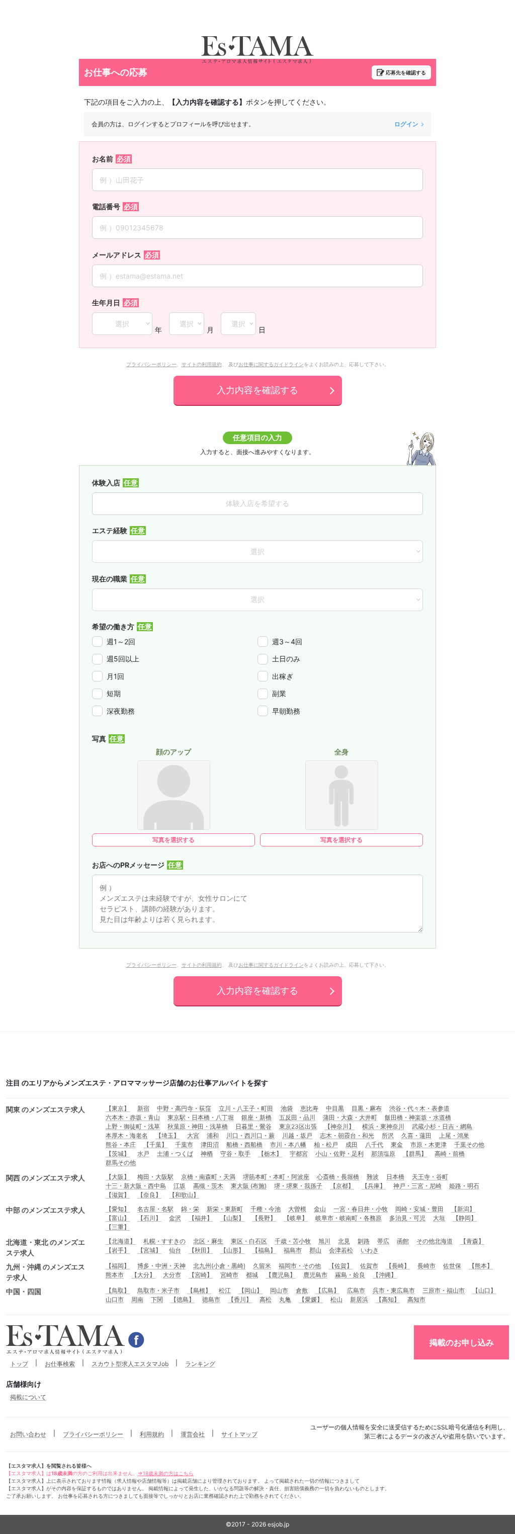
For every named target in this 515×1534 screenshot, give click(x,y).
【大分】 (143, 1275)
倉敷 (302, 1290)
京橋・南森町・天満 (208, 1176)
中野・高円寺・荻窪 (184, 1108)
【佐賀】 (340, 1265)
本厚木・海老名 (127, 1135)
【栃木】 (270, 1153)
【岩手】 (118, 1250)
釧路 (364, 1241)
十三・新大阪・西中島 (136, 1185)
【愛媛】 (311, 1299)
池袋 (287, 1108)
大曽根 (297, 1209)
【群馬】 (415, 1153)
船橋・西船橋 (244, 1144)
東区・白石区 (249, 1241)
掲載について (28, 1397)
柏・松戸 (326, 1144)
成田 (352, 1144)
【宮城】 (149, 1250)
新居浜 (359, 1299)
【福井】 (201, 1218)
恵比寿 (309, 1108)
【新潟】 (463, 1209)
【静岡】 (465, 1218)
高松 (266, 1299)
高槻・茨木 (208, 1185)
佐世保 (452, 1265)
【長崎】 (398, 1265)
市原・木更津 (428, 1144)
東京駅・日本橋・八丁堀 (200, 1117)
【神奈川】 (339, 1126)
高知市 (416, 1299)
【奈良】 (149, 1195)
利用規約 (152, 1434)
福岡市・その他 (300, 1265)
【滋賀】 (118, 1195)
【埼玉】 (167, 1135)
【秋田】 (201, 1250)
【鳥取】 (118, 1290)
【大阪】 (118, 1176)
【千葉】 (155, 1144)
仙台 (175, 1250)
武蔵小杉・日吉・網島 (442, 1126)
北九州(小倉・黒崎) (219, 1265)
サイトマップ (239, 1434)
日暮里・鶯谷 (253, 1126)
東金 (397, 1144)
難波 (373, 1176)
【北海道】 (121, 1241)
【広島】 (327, 1290)
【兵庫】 (374, 1185)
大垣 (439, 1218)
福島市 (293, 1250)
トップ (19, 1364)
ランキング (200, 1364)
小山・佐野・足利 (339, 1153)
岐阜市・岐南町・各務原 (348, 1218)
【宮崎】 (201, 1275)
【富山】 (118, 1218)
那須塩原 (383, 1153)
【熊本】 (481, 1265)
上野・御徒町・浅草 (133, 1126)
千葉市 (184, 1144)
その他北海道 (434, 1241)
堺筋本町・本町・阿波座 (276, 1176)
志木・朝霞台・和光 (347, 1135)
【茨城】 (118, 1153)
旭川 (324, 1241)
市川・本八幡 (288, 1144)
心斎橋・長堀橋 (338, 1176)
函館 (403, 1241)
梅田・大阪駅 (155, 1176)
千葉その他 (469, 1144)
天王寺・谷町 (430, 1176)
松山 (336, 1299)
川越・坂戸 (297, 1135)
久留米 (262, 1265)
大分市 (172, 1275)
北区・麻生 (208, 1241)
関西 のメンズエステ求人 (45, 1177)
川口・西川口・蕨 (250, 1135)
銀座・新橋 (256, 1117)
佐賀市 (369, 1265)
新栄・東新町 (225, 1209)
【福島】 (264, 1250)
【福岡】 (118, 1265)
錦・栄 (190, 1209)
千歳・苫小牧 (293, 1241)
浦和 (213, 1135)
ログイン (406, 124)
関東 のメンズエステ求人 (45, 1109)
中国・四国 (23, 1291)
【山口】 (484, 1290)
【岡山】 (250, 1290)
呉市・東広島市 (394, 1290)
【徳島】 (182, 1299)
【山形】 (232, 1250)
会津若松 (341, 1250)
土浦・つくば (175, 1153)
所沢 (388, 1135)
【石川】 (149, 1218)
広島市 (356, 1290)
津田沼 (210, 1144)
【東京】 (118, 1108)
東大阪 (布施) (249, 1185)
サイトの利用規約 (202, 364)
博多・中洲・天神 (161, 1265)
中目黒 (335, 1108)
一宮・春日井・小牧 (360, 1209)
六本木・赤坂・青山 (133, 1117)
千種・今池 (265, 1209)
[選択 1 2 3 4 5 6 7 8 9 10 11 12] (186, 323)
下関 (157, 1299)
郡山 (315, 1250)
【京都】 (342, 1185)
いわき (370, 1250)
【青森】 (472, 1241)
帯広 (383, 1241)
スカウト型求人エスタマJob (130, 1364)
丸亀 (285, 1299)
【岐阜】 (296, 1218)
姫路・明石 (464, 1185)
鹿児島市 (315, 1275)
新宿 (143, 1108)
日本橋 (395, 1176)
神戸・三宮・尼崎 (417, 1185)
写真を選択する (173, 839)
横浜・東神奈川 (383, 1126)
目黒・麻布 (367, 1108)
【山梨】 (232, 1218)
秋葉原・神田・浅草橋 (197, 1126)
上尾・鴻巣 (454, 1135)
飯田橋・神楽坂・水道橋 (418, 1117)
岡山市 (279, 1290)
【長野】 (264, 1218)
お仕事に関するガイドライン (271, 364)
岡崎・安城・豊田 (419, 1209)
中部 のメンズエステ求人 (45, 1210)
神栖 (207, 1153)
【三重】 (118, 1227)
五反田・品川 (297, 1117)
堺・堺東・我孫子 (298, 1185)
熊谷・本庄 (121, 1144)
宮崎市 (229, 1275)
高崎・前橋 (450, 1153)
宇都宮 (299, 1153)
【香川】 (240, 1299)
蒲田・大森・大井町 (350, 1117)
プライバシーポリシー (151, 364)
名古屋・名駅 (155, 1209)
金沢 (175, 1218)
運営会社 (193, 1434)
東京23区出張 (298, 1126)
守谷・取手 (235, 1153)
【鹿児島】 (281, 1275)
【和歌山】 (184, 1195)
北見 (344, 1241)
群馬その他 (121, 1162)
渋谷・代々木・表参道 (419, 1108)
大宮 (193, 1135)
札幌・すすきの (164, 1241)
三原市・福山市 (443, 1290)
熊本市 (115, 1275)
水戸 (143, 1153)
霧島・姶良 (350, 1275)
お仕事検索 (60, 1364)
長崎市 (426, 1265)
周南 (137, 1299)
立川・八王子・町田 (246, 1108)
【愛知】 (118, 1209)
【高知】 (388, 1299)
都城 (252, 1275)
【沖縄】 (385, 1275)
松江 (225, 1290)
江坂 (180, 1185)
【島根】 (199, 1290)
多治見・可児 (407, 1218)
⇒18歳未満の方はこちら (166, 1473)
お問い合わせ (28, 1434)
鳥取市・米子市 (158, 1290)
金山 (320, 1209)
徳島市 (211, 1299)
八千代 (374, 1144)
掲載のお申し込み (462, 1342)
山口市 (115, 1299)
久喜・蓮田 (416, 1135)
